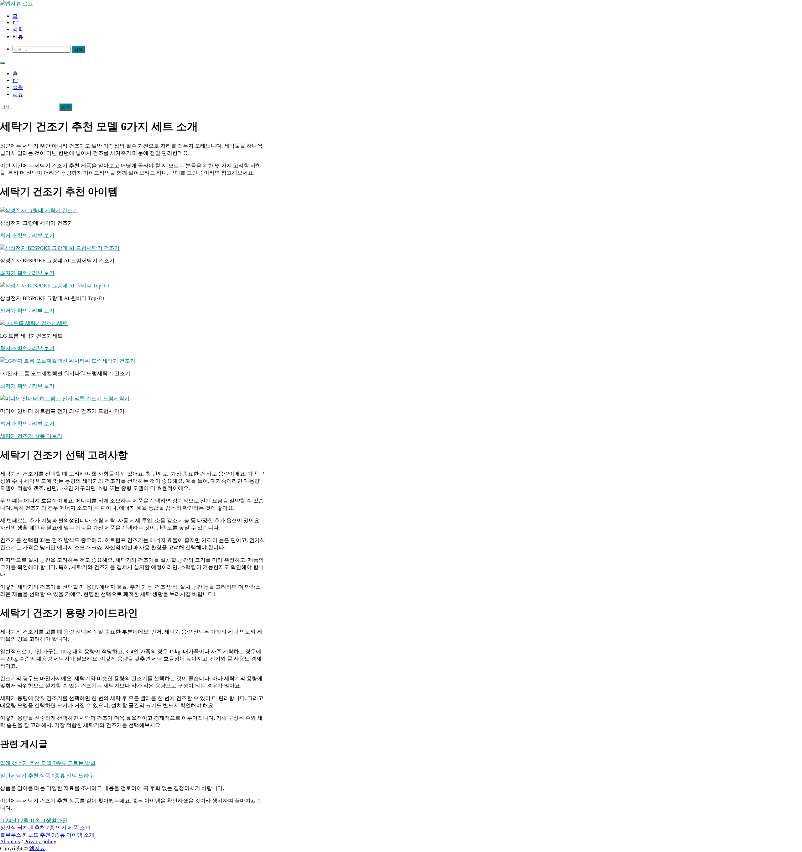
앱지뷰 (37, 848)
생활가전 (56, 820)
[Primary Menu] (2, 63)
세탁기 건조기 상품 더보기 (31, 436)
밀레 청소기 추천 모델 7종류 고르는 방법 (48, 763)
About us (10, 841)
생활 (18, 30)
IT (15, 23)
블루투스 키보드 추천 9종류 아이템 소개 (47, 835)
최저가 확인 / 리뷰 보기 (27, 236)
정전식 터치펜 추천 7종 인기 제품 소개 (45, 828)
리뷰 (18, 37)
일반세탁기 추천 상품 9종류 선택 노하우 (47, 776)
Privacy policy (40, 841)
